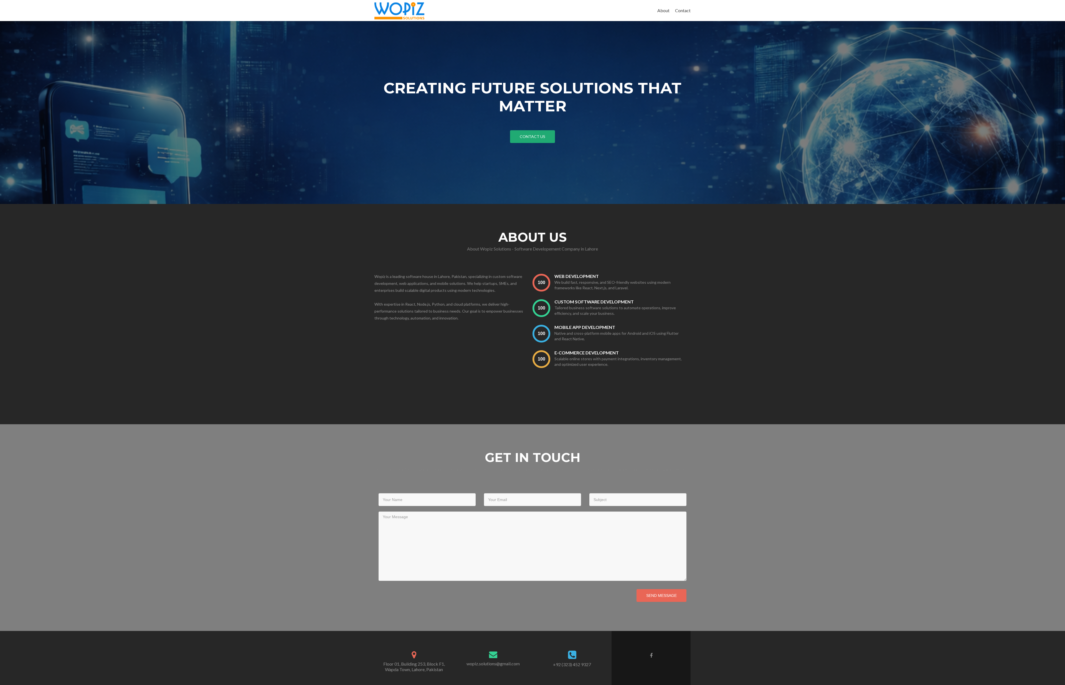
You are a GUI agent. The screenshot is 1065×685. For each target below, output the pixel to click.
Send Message (661, 595)
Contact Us (532, 136)
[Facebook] (651, 655)
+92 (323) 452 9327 (572, 664)
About (663, 10)
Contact (683, 10)
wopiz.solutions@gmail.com (493, 663)
